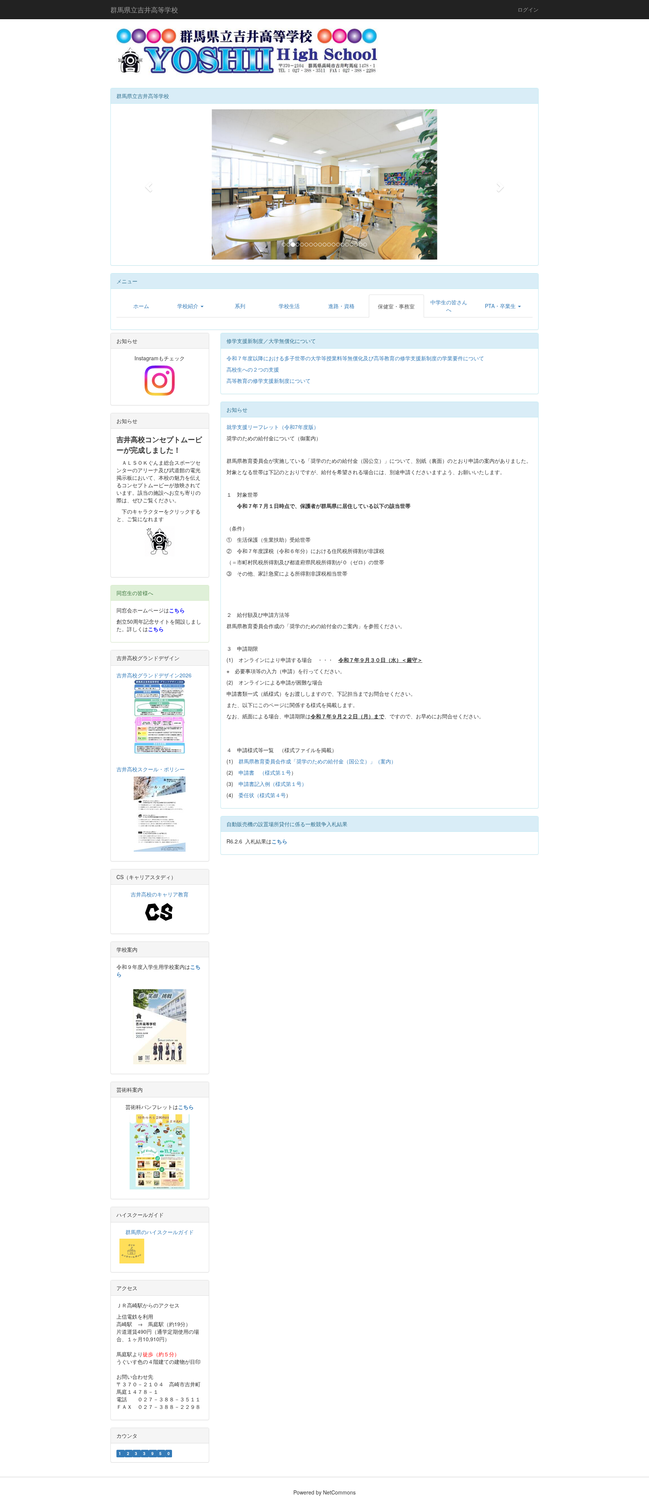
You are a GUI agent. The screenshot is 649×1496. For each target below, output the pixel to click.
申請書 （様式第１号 (264, 772)
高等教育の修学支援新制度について (268, 380)
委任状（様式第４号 (262, 795)
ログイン (528, 9)
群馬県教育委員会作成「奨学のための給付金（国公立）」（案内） (317, 761)
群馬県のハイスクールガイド (159, 1232)
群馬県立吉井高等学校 (144, 9)
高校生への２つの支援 (252, 369)
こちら (177, 610)
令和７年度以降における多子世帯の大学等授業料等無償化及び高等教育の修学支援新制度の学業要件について (355, 358)
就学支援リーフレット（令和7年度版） (272, 427)
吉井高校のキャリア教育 (160, 894)
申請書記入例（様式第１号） (272, 783)
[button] (147, 184)
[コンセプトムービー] (159, 541)
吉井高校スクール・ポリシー (150, 769)
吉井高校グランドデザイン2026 (154, 675)
